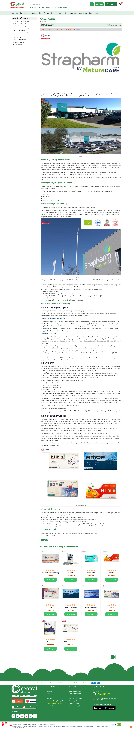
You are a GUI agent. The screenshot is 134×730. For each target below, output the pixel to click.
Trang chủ (15, 13)
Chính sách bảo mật (84, 682)
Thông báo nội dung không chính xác (56, 701)
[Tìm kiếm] (83, 4)
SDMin (111, 607)
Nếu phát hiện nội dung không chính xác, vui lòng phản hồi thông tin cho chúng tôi (61, 29)
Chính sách (72, 687)
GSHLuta (71, 573)
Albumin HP (91, 573)
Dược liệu (58, 13)
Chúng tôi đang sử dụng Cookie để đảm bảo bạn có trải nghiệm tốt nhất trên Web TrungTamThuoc (61, 682)
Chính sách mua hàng (75, 693)
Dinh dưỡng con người (22, 30)
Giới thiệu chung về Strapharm (22, 21)
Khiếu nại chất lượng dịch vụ (54, 703)
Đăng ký (112, 4)
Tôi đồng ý (93, 682)
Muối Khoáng (62, 326)
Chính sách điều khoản (75, 691)
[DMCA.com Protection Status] (119, 725)
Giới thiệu (49, 691)
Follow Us (15, 711)
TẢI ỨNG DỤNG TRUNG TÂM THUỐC (103, 704)
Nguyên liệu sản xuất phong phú (25, 33)
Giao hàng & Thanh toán (75, 701)
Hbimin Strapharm (70, 642)
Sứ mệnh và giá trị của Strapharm (22, 23)
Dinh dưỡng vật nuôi (21, 39)
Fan (18, 707)
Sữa (40, 13)
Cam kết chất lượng (19, 42)
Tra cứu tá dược (62, 7)
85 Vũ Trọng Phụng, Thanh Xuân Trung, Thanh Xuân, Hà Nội (108, 699)
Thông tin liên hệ (19, 44)
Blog (90, 13)
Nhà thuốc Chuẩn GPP (52, 696)
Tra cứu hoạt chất (51, 7)
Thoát (98, 682)
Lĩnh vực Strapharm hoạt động (22, 28)
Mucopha (50, 642)
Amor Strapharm (71, 607)
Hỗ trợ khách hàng (53, 687)
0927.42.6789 (104, 694)
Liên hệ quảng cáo (51, 706)
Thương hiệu (83, 13)
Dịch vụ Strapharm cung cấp (21, 26)
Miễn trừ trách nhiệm (52, 698)
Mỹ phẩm (33, 13)
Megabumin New (91, 607)
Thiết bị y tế (48, 13)
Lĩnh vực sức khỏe (22, 35)
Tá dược (65, 13)
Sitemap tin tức (79, 706)
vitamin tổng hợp (51, 348)
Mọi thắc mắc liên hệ (100, 687)
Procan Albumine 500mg (50, 573)
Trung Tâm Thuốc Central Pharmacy (45, 724)
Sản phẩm (23, 13)
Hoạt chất (73, 13)
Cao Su (77, 405)
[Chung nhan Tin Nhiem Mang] (114, 725)
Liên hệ (97, 13)
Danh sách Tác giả (74, 703)
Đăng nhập (99, 4)
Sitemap (71, 706)
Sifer (50, 607)
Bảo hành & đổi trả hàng (75, 698)
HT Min (111, 573)
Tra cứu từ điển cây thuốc (37, 7)
